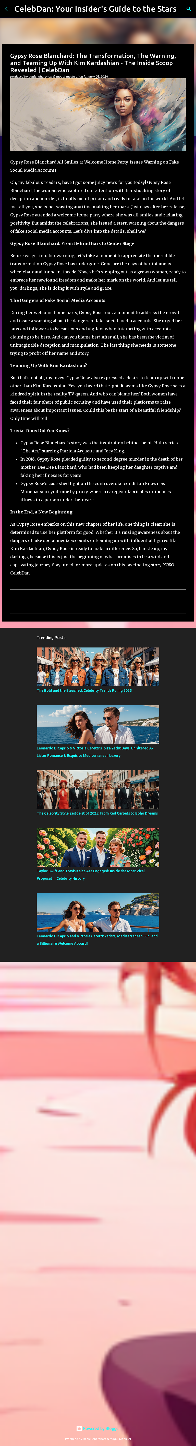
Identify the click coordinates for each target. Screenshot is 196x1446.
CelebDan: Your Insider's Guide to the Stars (95, 8)
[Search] (189, 9)
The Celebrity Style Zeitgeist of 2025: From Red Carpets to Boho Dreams (97, 813)
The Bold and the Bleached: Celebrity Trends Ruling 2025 (84, 690)
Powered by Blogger (101, 1428)
